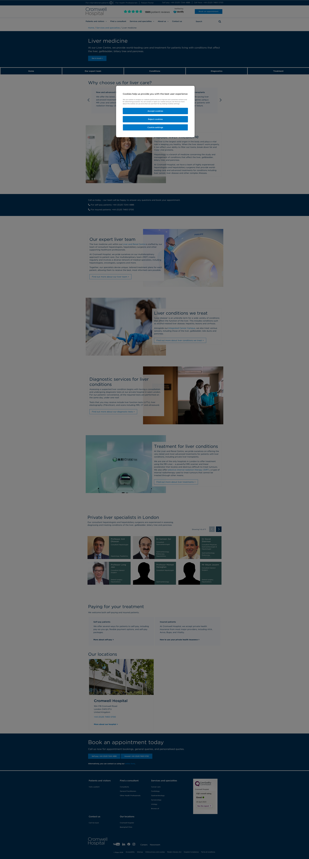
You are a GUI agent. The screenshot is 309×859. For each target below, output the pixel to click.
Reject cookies (155, 119)
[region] (155, 111)
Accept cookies (155, 111)
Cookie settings (155, 127)
